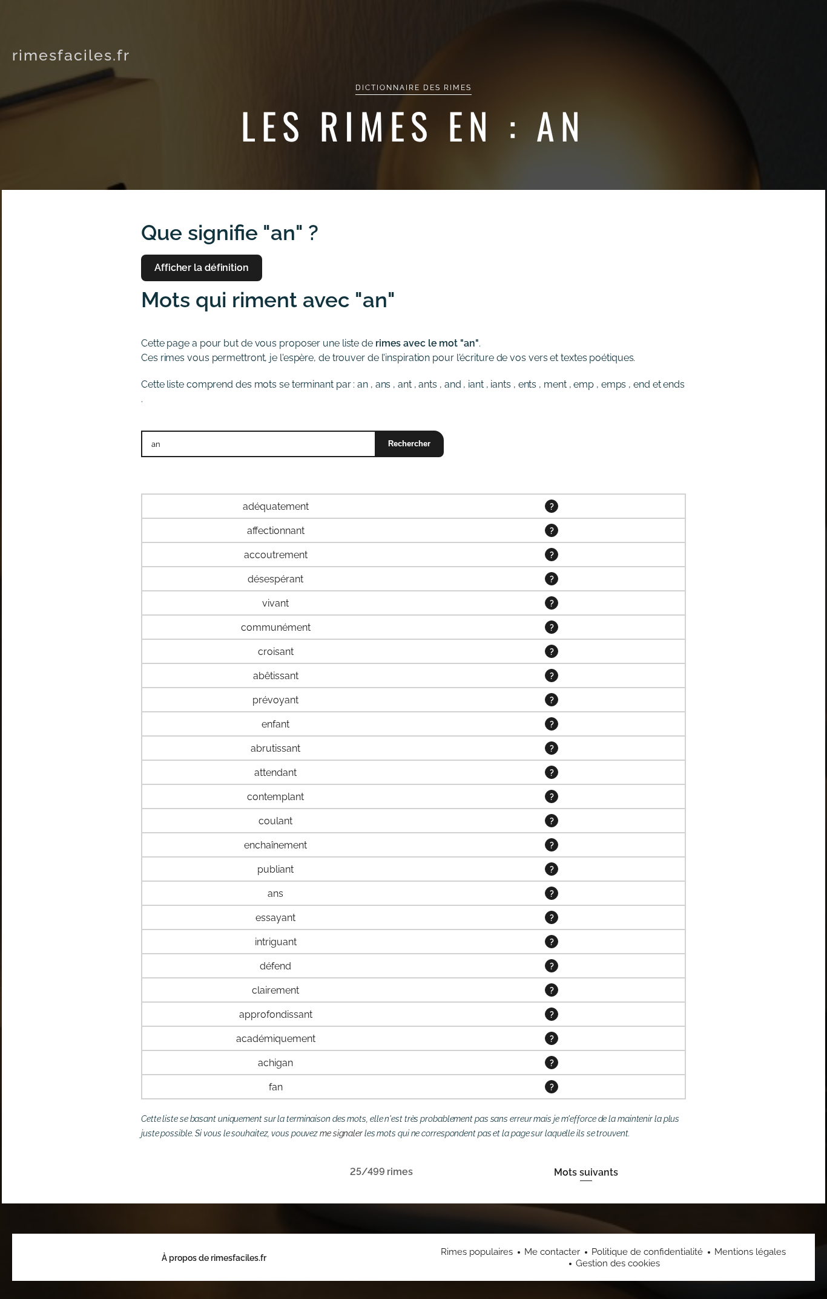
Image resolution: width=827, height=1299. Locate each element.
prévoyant (275, 700)
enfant (275, 724)
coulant (275, 821)
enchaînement (275, 845)
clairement (275, 990)
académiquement (275, 1038)
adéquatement (276, 506)
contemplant (275, 797)
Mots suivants (586, 1172)
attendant (275, 772)
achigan (275, 1063)
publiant (275, 869)
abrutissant (275, 748)
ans (275, 893)
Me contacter (552, 1251)
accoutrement (276, 555)
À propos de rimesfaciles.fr (214, 1258)
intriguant (276, 942)
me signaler (341, 1133)
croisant (276, 651)
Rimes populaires (477, 1251)
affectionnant (276, 530)
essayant (275, 917)
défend (275, 966)
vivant (275, 603)
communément (276, 627)
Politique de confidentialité (647, 1251)
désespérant (275, 579)
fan (276, 1087)
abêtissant (275, 676)
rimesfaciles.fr (71, 55)
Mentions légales (750, 1251)
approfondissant (275, 1014)
